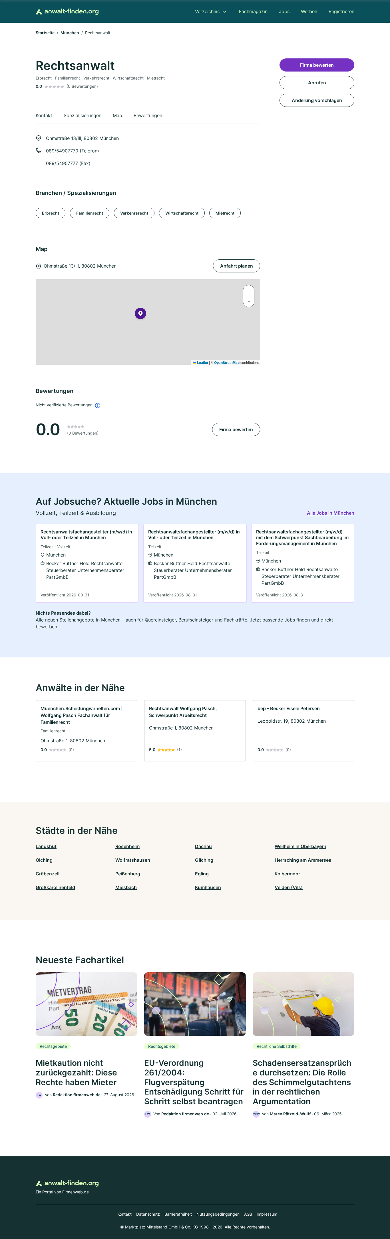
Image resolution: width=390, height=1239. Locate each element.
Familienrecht (89, 213)
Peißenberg (127, 874)
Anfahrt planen (236, 266)
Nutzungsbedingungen (218, 1214)
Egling (202, 874)
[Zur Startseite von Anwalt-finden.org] (67, 11)
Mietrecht (225, 213)
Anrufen (317, 82)
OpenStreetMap (227, 362)
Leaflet (202, 362)
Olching (44, 860)
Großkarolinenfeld (55, 887)
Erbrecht (50, 213)
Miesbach (126, 887)
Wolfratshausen (132, 860)
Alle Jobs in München (330, 513)
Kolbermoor (287, 874)
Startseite (45, 32)
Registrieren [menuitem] (341, 11)
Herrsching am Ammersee (303, 860)
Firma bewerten (236, 429)
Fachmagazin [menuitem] (253, 11)
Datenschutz (148, 1214)
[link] (87, 563)
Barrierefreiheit (178, 1214)
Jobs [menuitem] (284, 11)
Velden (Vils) (289, 887)
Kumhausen (208, 887)
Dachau (203, 846)
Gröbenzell (47, 874)
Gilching (204, 860)
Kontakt (124, 1214)
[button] (140, 314)
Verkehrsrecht (134, 213)
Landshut (46, 846)
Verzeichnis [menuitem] (207, 11)
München (70, 32)
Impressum (267, 1214)
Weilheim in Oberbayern (300, 846)
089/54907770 (62, 151)
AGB (248, 1214)
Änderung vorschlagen (317, 100)
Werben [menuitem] (309, 11)
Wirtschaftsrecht (181, 213)
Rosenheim (127, 846)
